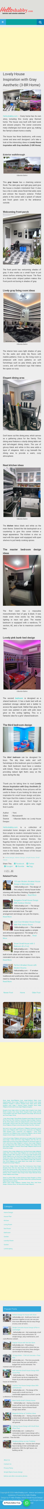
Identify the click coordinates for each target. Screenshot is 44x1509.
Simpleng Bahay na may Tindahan (23, 1441)
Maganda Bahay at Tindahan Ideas (24, 1413)
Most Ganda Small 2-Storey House (23, 1400)
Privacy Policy (8, 1468)
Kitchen (6, 1220)
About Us (7, 1460)
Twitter (31, 864)
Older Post (36, 993)
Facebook (20, 864)
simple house (30, 857)
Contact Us (7, 1464)
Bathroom (7, 1232)
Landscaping (8, 1249)
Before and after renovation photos (15, 1476)
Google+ (9, 866)
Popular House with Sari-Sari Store (23, 1343)
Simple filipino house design (13, 1472)
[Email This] (5, 871)
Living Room (8, 1224)
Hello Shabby (31, 1495)
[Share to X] (10, 871)
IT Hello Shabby (15, 1498)
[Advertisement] (22, 49)
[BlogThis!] (7, 871)
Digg (31, 866)
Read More (32, 895)
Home (22, 993)
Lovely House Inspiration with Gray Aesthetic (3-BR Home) (21, 79)
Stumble (20, 866)
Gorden (6, 1245)
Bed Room (7, 1228)
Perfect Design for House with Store (24, 1315)
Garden (6, 1236)
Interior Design (20, 857)
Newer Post (8, 993)
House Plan (7, 1216)
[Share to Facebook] (12, 871)
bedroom (19, 698)
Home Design (9, 857)
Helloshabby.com (10, 116)
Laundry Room (9, 1240)
